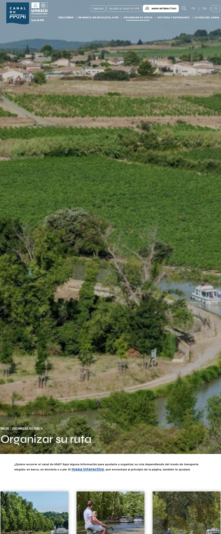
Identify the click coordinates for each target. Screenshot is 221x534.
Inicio (4, 428)
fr (195, 8)
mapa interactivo (88, 469)
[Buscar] (184, 8)
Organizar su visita (27, 428)
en (206, 8)
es (217, 8)
